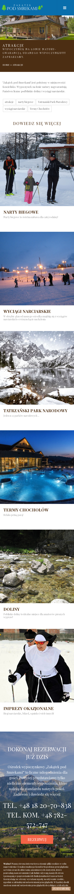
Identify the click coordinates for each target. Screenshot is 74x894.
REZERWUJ (37, 839)
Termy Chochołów (40, 108)
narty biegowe (25, 102)
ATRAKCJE (18, 64)
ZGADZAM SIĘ (61, 888)
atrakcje (9, 102)
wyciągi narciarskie (15, 108)
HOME (6, 64)
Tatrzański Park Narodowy (52, 102)
